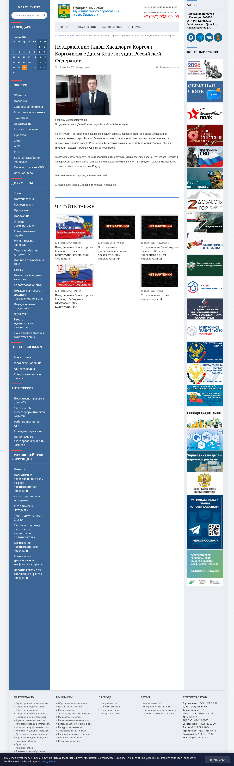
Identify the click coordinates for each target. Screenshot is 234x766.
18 (19, 62)
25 (19, 67)
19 (24, 62)
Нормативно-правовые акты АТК (29, 400)
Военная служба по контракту (27, 160)
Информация (137, 27)
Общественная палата (27, 710)
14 (34, 57)
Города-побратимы (110, 713)
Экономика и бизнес (26, 741)
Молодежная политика (29, 112)
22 (40, 62)
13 (29, 57)
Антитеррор (22, 388)
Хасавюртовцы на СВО (29, 167)
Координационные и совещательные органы (80, 734)
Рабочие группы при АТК (27, 423)
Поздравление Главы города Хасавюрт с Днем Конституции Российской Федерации (74, 252)
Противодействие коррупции (28, 457)
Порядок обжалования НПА (29, 262)
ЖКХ (17, 146)
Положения (21, 216)
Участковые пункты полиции (72, 730)
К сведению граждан (28, 431)
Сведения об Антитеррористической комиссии (29, 412)
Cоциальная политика (28, 107)
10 (14, 57)
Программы (21, 210)
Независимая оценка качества (28, 277)
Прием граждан (66, 710)
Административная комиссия (30, 720)
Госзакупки (21, 314)
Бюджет (19, 270)
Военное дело (23, 173)
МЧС (17, 152)
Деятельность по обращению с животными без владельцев (46, 751)
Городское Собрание (27, 363)
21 (34, 62)
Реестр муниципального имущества (24, 323)
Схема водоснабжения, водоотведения (29, 335)
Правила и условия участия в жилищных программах (84, 723)
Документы (22, 183)
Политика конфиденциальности (158, 713)
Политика (20, 101)
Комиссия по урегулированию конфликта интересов (28, 560)
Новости (19, 85)
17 (14, 62)
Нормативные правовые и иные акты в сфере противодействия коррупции (28, 483)
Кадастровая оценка (28, 285)
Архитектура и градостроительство (33, 734)
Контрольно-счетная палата (27, 376)
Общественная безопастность (31, 713)
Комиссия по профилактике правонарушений (38, 727)
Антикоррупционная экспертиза (27, 498)
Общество (21, 95)
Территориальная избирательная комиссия (37, 703)
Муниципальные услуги (69, 717)
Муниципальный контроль (24, 243)
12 (24, 57)
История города (109, 703)
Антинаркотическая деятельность (33, 723)
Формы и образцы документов (26, 252)
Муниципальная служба (24, 233)
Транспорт (21, 744)
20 (29, 62)
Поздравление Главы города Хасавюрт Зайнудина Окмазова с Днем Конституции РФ (74, 300)
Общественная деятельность (30, 706)
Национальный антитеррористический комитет (29, 441)
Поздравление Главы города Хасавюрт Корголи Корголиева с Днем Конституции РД (159, 252)
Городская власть (28, 347)
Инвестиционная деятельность (31, 717)
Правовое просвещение (70, 737)
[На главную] (98, 11)
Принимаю (217, 759)
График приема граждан (70, 706)
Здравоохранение (26, 129)
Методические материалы (24, 508)
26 (24, 67)
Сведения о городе (111, 710)
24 (14, 67)
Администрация (24, 368)
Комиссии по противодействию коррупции (26, 547)
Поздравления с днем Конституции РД (155, 297)
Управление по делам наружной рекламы (37, 737)
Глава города (22, 357)
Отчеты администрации (24, 223)
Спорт (18, 141)
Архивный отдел (24, 747)
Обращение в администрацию (73, 703)
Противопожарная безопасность (159, 710)
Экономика (21, 118)
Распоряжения (23, 204)
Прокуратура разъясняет (70, 727)
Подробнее (49, 761)
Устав (17, 193)
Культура (20, 135)
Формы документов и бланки (28, 517)
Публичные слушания (69, 741)
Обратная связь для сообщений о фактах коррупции (28, 574)
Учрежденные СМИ (152, 703)
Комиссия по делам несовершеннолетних (37, 730)
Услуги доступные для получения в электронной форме (86, 713)
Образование (22, 124)
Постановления (24, 199)
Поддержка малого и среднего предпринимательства (28, 294)
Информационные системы (156, 706)
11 (19, 57)
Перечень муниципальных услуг (74, 720)
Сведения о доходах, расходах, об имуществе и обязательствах (28, 531)
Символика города (110, 706)
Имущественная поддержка (24, 306)
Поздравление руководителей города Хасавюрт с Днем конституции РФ (113, 252)
